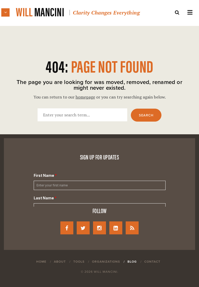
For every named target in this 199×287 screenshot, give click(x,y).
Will (78, 11)
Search (146, 115)
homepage (85, 97)
